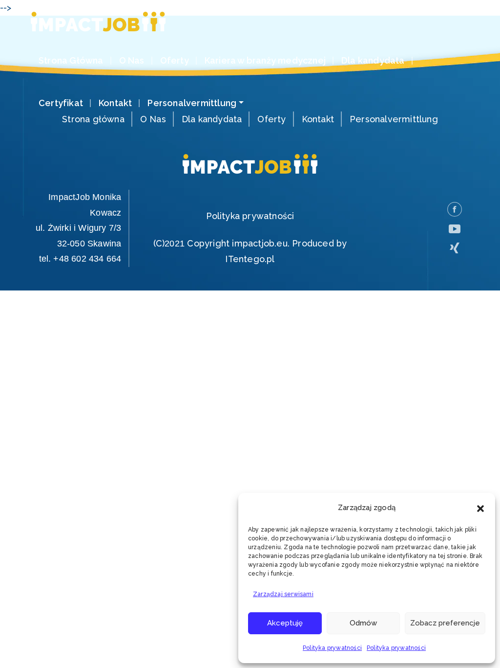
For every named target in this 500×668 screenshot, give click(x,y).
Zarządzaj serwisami (283, 594)
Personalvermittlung (191, 103)
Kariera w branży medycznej (265, 61)
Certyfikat (61, 103)
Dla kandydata (373, 61)
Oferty (174, 61)
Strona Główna (71, 61)
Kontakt (115, 103)
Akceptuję (285, 623)
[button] (480, 507)
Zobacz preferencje (445, 623)
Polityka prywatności (332, 648)
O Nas (132, 61)
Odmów (363, 623)
